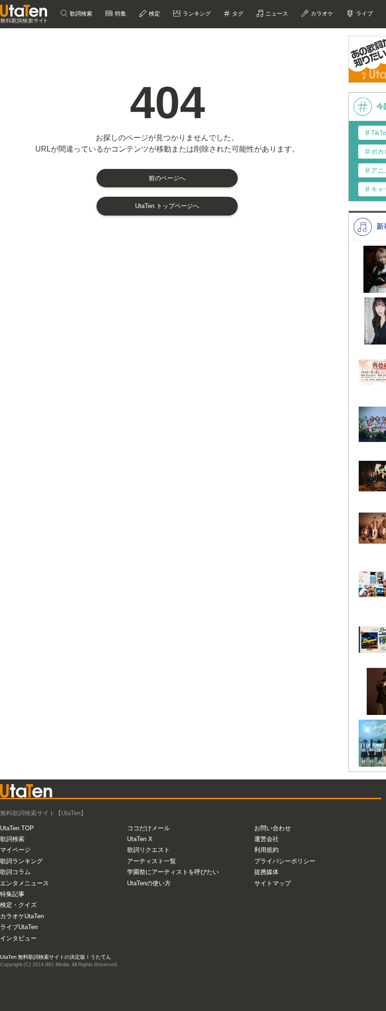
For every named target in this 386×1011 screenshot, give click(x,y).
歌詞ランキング (21, 861)
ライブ (363, 13)
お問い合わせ (272, 828)
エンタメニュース (24, 883)
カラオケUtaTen (22, 916)
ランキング (196, 13)
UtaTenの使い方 (149, 883)
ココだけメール (148, 828)
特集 (119, 13)
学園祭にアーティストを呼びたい (173, 871)
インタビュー (18, 938)
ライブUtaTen (19, 927)
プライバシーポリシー (284, 861)
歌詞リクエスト (148, 849)
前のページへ (167, 178)
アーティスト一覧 (151, 861)
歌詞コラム (15, 871)
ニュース (276, 13)
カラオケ (321, 13)
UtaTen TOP (17, 828)
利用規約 (266, 849)
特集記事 (12, 894)
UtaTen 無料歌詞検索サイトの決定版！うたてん (55, 957)
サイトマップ (272, 883)
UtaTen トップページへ (167, 205)
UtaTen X (140, 838)
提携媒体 (266, 871)
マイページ (15, 849)
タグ (237, 13)
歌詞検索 (80, 13)
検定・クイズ (18, 904)
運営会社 (266, 838)
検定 (153, 13)
